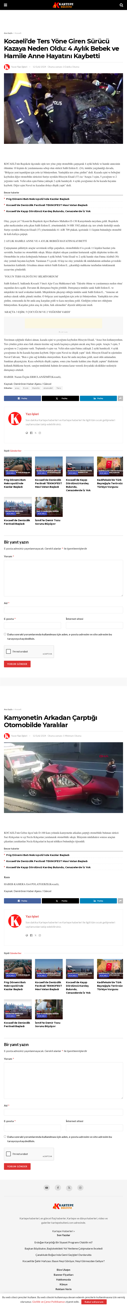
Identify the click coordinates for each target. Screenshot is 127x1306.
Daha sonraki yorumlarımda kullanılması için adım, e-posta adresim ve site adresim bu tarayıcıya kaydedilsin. (59, 636)
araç (17, 388)
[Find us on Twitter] (69, 1188)
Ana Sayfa (8, 33)
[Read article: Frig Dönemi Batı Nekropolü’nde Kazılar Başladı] (18, 466)
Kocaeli (18, 33)
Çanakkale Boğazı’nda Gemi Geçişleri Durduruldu (63, 1254)
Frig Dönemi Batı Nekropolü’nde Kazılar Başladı (37, 199)
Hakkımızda (63, 1279)
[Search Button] (121, 5)
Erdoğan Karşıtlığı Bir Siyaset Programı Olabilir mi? (63, 1242)
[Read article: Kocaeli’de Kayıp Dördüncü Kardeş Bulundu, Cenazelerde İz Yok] (80, 466)
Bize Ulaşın (63, 1269)
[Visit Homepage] (63, 5)
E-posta (10, 618)
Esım (25, 388)
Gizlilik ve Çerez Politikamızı (48, 1301)
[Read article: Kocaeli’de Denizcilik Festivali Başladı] (18, 507)
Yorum (9, 556)
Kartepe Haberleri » (63, 1231)
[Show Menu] (5, 5)
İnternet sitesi (74, 618)
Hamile (36, 388)
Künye (63, 1284)
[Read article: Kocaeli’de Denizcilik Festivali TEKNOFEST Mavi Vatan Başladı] (49, 466)
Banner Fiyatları (63, 1274)
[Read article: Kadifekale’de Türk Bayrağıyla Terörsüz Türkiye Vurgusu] (111, 466)
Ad (7, 603)
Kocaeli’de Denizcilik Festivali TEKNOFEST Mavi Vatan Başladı (46, 205)
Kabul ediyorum (94, 1302)
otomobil (48, 388)
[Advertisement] (63, 20)
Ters (59, 388)
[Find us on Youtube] (46, 1188)
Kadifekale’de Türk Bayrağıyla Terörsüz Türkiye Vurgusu (110, 483)
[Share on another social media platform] (120, 398)
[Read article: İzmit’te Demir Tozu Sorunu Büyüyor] (49, 507)
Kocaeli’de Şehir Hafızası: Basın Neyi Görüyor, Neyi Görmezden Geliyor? (63, 1261)
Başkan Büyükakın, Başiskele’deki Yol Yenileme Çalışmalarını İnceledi (64, 1248)
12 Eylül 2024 (39, 66)
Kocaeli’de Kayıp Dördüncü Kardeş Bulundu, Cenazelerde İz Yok (48, 211)
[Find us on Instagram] (80, 1188)
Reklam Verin (64, 1289)
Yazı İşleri (22, 66)
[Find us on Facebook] (58, 1188)
